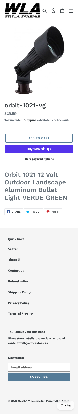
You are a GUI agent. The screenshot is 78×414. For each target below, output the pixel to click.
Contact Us (16, 270)
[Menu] (71, 10)
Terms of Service (20, 313)
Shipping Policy (19, 292)
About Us (14, 259)
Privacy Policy (18, 303)
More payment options (39, 159)
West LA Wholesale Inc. (31, 401)
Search (13, 249)
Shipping (30, 120)
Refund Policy (18, 281)
